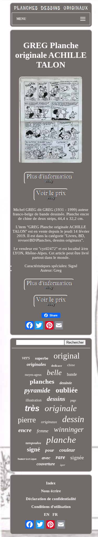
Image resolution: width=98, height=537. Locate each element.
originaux (49, 422)
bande (72, 374)
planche (61, 440)
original (67, 355)
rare (60, 457)
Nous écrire (51, 491)
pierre (27, 419)
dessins (56, 398)
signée (77, 457)
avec (46, 457)
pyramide (37, 390)
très (32, 408)
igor (62, 464)
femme (43, 430)
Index (51, 483)
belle (54, 372)
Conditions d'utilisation (51, 507)
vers (26, 357)
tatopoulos (33, 443)
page (73, 400)
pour (49, 450)
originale (61, 408)
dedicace (56, 365)
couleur (67, 450)
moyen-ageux (33, 375)
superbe (41, 358)
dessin (73, 419)
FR (55, 514)
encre (25, 430)
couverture (46, 464)
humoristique (27, 459)
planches (42, 381)
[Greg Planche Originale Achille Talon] (51, 120)
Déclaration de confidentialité (51, 499)
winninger (69, 429)
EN (46, 514)
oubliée (67, 390)
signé (33, 449)
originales (36, 364)
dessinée (66, 383)
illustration (34, 400)
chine (71, 365)
